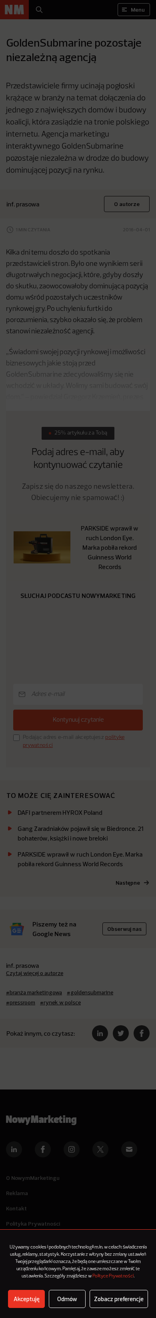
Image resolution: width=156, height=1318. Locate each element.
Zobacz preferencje (119, 1299)
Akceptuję (27, 1299)
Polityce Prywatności (113, 1276)
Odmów (67, 1299)
